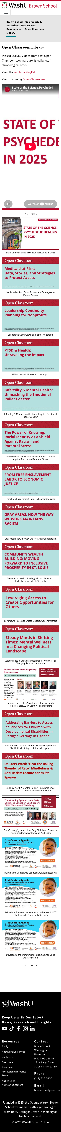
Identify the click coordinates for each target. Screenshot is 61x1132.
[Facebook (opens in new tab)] (18, 1028)
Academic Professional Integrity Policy (14, 1071)
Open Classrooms (34, 79)
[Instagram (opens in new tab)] (25, 1028)
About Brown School (13, 1051)
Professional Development (21, 27)
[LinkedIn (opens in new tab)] (32, 1028)
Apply (5, 1046)
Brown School (14, 21)
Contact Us (8, 1057)
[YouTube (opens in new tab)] (5, 1028)
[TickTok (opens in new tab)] (11, 1028)
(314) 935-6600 (43, 1078)
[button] (33, 214)
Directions (7, 1062)
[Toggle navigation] (6, 12)
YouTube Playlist (24, 72)
